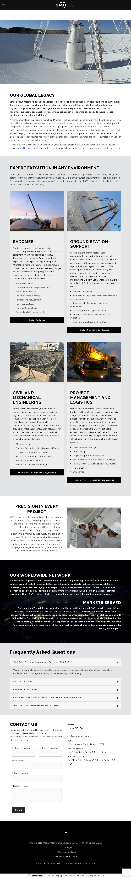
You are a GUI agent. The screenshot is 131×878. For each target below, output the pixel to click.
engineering (84, 148)
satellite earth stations (29, 148)
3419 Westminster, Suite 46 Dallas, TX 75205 (88, 752)
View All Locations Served (65, 856)
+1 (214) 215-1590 (20, 740)
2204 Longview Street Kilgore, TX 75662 (86, 744)
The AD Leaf (90, 863)
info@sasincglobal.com (27, 736)
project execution (112, 148)
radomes (49, 148)
